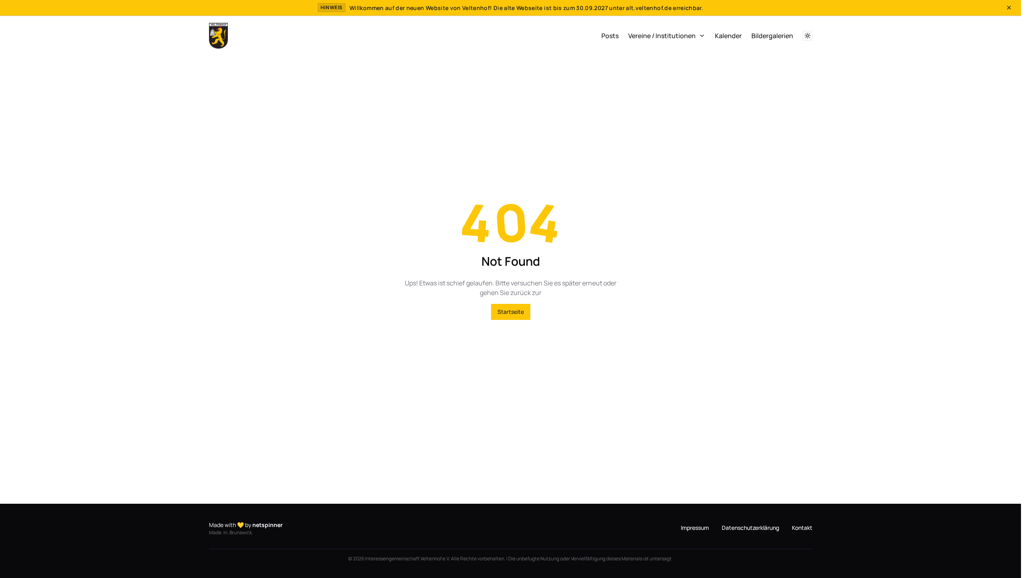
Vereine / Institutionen (662, 35)
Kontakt (802, 527)
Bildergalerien (772, 35)
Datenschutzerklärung (750, 527)
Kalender (728, 35)
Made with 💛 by (246, 525)
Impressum (695, 527)
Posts (610, 35)
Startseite (510, 311)
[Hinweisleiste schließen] (1009, 7)
